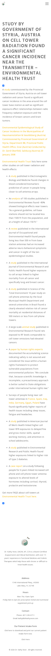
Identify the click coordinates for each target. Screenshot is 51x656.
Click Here (25, 639)
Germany (19, 402)
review (14, 228)
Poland (35, 402)
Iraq (45, 398)
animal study (28, 326)
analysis (16, 198)
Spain (39, 398)
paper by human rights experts (27, 349)
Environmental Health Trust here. (19, 496)
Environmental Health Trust (16, 161)
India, (11, 402)
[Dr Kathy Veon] (3, 3)
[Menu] (46, 3)
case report (17, 466)
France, (31, 398)
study (7, 89)
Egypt (28, 402)
